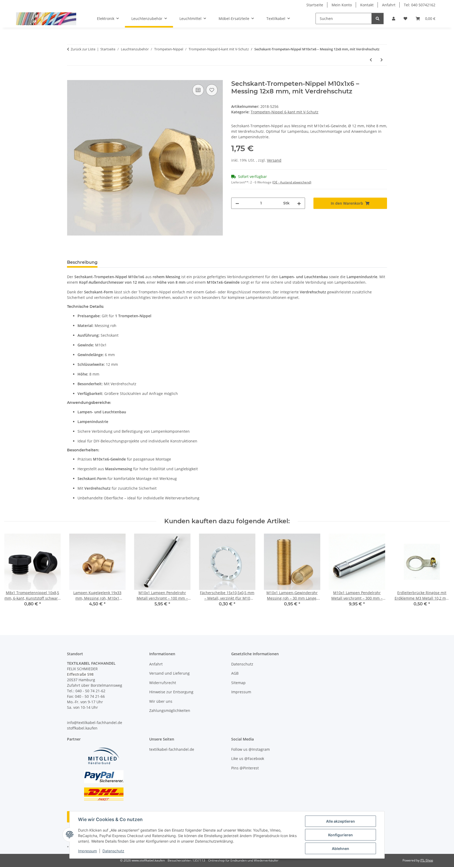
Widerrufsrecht (162, 682)
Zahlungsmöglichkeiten (169, 710)
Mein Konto (342, 4)
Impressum (87, 851)
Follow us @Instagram (250, 749)
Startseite (314, 4)
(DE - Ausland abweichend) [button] (291, 182)
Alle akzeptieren (340, 821)
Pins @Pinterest (245, 767)
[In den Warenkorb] (71, 77)
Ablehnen (340, 848)
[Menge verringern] (237, 203)
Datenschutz (113, 851)
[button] (393, 18)
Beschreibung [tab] (82, 262)
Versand (274, 160)
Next (441, 574)
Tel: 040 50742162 (419, 4)
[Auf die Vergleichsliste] (198, 90)
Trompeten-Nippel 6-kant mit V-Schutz (284, 111)
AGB (235, 673)
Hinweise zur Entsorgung (171, 691)
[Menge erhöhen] (299, 203)
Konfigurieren (340, 835)
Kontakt (367, 4)
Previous (13, 574)
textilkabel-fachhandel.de (171, 749)
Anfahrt (388, 4)
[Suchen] (378, 18)
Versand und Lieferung (169, 673)
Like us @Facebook (247, 758)
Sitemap (238, 682)
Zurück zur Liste (83, 49)
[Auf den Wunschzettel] (212, 90)
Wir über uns (160, 701)
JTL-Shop (426, 860)
